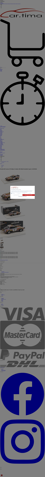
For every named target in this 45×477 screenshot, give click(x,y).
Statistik (24, 193)
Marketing (30, 193)
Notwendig (13, 193)
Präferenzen (19, 193)
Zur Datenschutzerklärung (22, 196)
